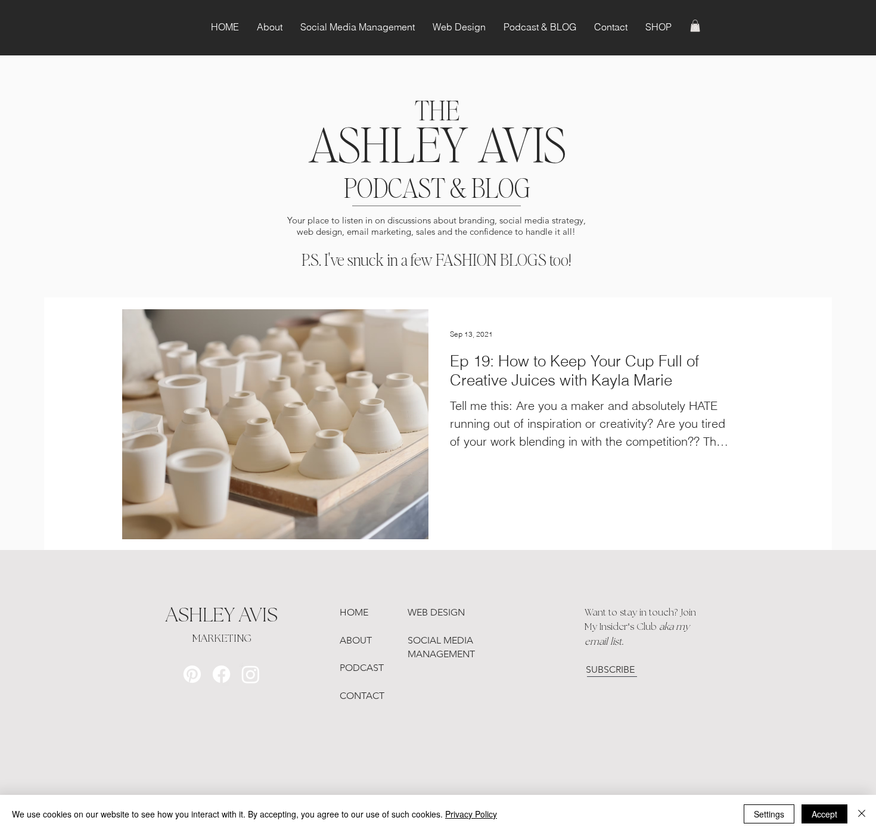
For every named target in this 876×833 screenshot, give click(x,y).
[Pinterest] (192, 674)
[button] (695, 26)
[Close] (862, 813)
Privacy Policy (471, 814)
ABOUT (356, 640)
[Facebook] (221, 674)
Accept (824, 814)
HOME (354, 612)
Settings (769, 814)
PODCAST (362, 667)
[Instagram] (250, 674)
